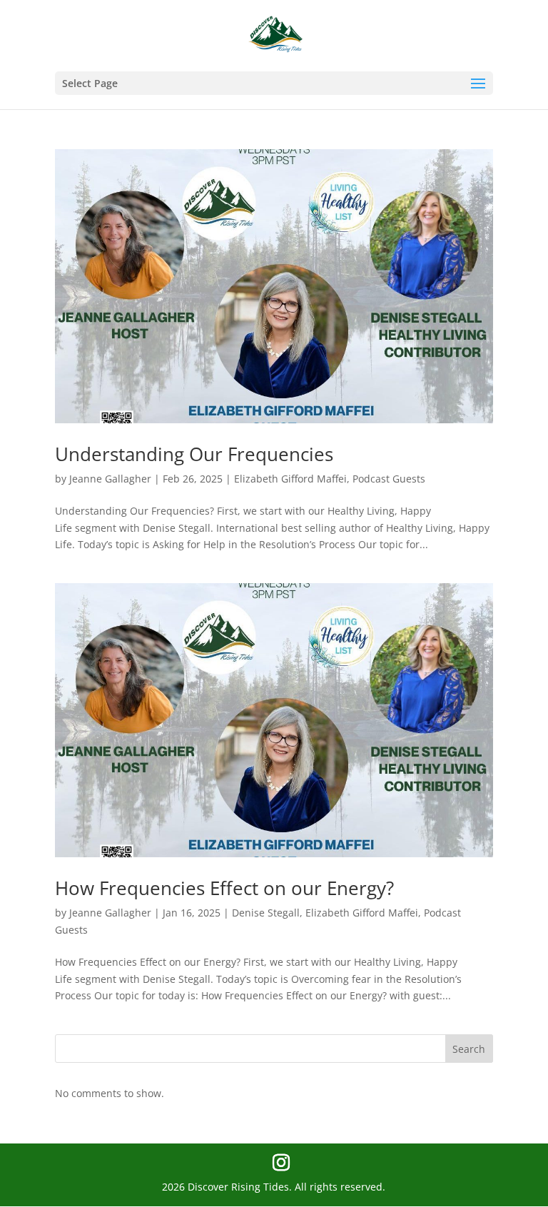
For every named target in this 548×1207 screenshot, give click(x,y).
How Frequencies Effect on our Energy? (224, 888)
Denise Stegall (266, 912)
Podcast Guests (388, 478)
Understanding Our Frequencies (194, 454)
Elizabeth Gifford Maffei (290, 478)
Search (468, 1049)
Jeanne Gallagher (110, 478)
